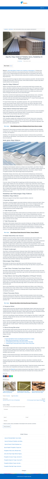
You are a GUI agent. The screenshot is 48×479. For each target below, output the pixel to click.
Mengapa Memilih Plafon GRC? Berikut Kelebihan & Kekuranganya (23, 392)
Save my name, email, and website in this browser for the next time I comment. (20, 423)
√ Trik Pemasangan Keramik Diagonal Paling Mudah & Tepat (36, 400)
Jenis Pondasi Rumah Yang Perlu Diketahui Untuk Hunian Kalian (38, 392)
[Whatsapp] (12, 376)
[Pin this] (8, 376)
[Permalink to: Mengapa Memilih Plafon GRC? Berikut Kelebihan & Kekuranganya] (24, 386)
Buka (11, 65)
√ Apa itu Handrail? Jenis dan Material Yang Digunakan (8, 392)
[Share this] (4, 376)
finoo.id (13, 369)
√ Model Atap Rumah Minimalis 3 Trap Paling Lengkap (16, 340)
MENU (43, 7)
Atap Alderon (16, 395)
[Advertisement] (24, 19)
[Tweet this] (6, 376)
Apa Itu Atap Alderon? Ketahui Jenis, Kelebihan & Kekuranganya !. (21, 70)
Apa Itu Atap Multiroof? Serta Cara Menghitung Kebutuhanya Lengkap (19, 338)
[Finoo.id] (24, 2)
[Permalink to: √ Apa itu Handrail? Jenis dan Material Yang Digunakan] (9, 386)
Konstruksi (8, 395)
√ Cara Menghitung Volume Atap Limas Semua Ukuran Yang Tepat (19, 341)
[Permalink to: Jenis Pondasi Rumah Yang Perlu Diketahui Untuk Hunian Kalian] (38, 386)
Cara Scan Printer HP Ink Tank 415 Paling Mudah (11, 399)
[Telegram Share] (10, 376)
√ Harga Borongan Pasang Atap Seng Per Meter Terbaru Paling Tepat (19, 343)
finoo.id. (22, 476)
